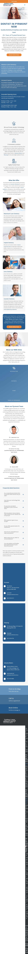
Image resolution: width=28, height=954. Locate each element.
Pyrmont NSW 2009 (11, 589)
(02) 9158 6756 (10, 638)
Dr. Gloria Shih (14, 467)
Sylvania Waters (18, 153)
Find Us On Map (15, 689)
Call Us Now (14, 1)
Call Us (11, 698)
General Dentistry (27, 890)
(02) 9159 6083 (10, 678)
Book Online (13, 708)
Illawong (6, 154)
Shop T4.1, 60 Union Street (13, 587)
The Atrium (9, 586)
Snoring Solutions (27, 915)
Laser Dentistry (27, 899)
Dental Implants (27, 882)
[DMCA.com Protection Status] (26, 847)
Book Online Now (14, 55)
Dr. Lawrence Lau (14, 437)
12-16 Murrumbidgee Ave (13, 668)
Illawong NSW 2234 (11, 627)
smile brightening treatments (10, 309)
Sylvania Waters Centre (12, 666)
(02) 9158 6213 (10, 598)
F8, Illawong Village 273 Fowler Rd (14, 626)
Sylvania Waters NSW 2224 (13, 669)
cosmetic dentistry (15, 184)
